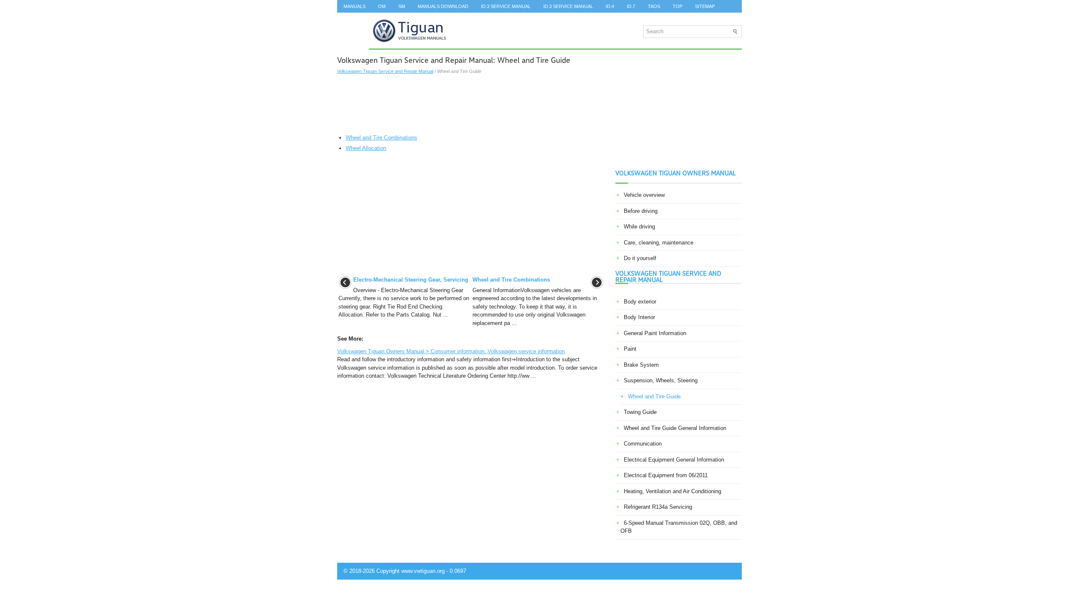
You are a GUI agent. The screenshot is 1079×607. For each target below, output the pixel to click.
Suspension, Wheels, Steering (661, 380)
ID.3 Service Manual (506, 6)
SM (401, 6)
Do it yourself (640, 258)
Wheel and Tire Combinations (381, 137)
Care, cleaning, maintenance (658, 242)
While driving (639, 226)
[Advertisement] (471, 104)
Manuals (354, 6)
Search (353, 18)
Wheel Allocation (366, 148)
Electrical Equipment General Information (674, 460)
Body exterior (640, 301)
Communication (643, 443)
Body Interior (639, 317)
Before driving (641, 211)
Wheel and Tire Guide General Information (675, 428)
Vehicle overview (644, 195)
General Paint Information (655, 333)
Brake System (641, 365)
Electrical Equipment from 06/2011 (666, 475)
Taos (654, 6)
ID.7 (631, 6)
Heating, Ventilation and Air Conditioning (672, 491)
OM (382, 6)
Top (677, 6)
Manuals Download (443, 6)
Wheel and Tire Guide (654, 396)
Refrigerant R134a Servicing (658, 507)
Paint (630, 349)
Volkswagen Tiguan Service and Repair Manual (385, 71)
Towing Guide (640, 412)
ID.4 (610, 6)
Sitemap (705, 6)
